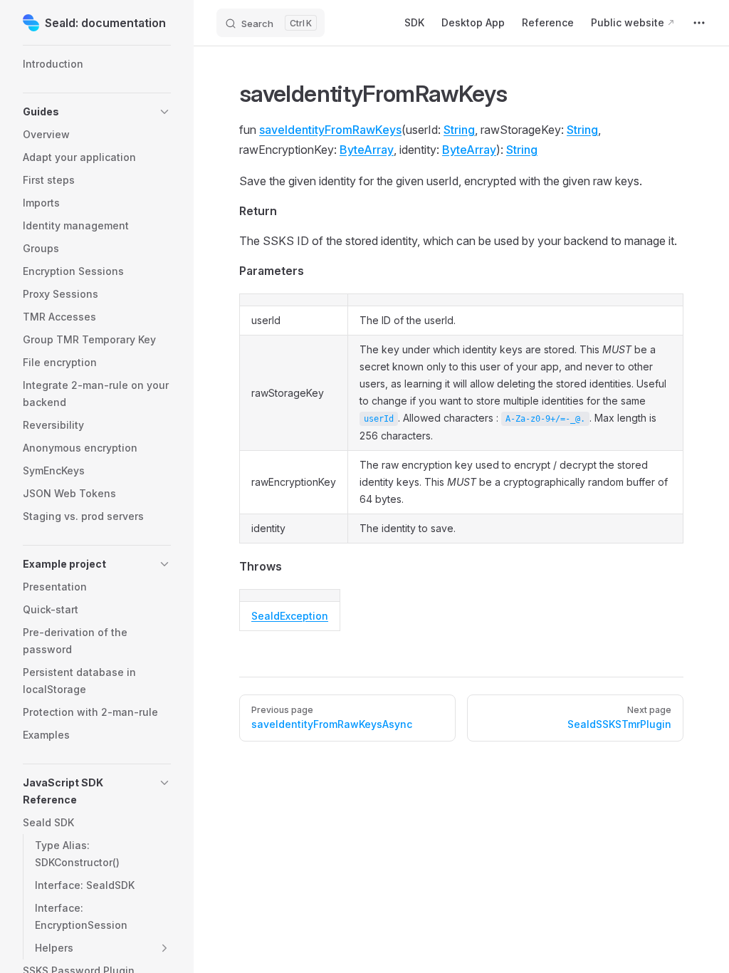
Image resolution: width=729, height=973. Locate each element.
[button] (97, 111)
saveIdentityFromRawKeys (330, 130)
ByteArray (367, 149)
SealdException (289, 616)
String (459, 130)
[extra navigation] (699, 23)
